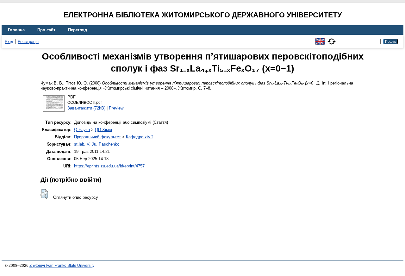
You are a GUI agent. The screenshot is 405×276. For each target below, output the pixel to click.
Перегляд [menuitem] (77, 30)
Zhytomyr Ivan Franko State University (61, 265)
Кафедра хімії (139, 137)
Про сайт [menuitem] (46, 30)
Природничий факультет (97, 137)
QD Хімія (103, 129)
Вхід (9, 41)
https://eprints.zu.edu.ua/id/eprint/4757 (109, 166)
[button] (44, 194)
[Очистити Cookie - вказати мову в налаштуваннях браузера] (332, 38)
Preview (116, 108)
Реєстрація (28, 41)
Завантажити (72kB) (86, 108)
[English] (320, 38)
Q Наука (82, 129)
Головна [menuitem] (16, 30)
